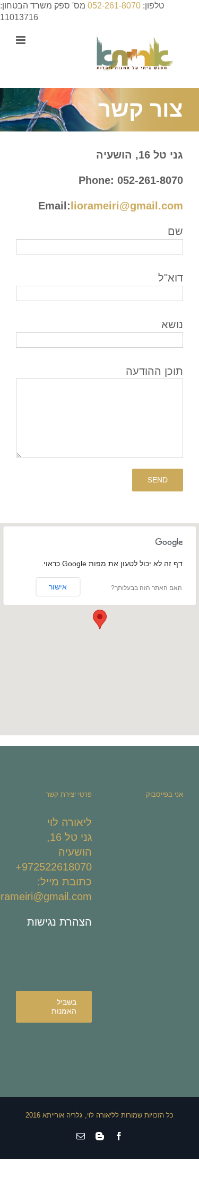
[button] (100, 619)
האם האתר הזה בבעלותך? (146, 588)
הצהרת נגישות (59, 922)
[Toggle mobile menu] (21, 40)
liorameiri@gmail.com (127, 206)
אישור (58, 587)
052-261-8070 (114, 5)
